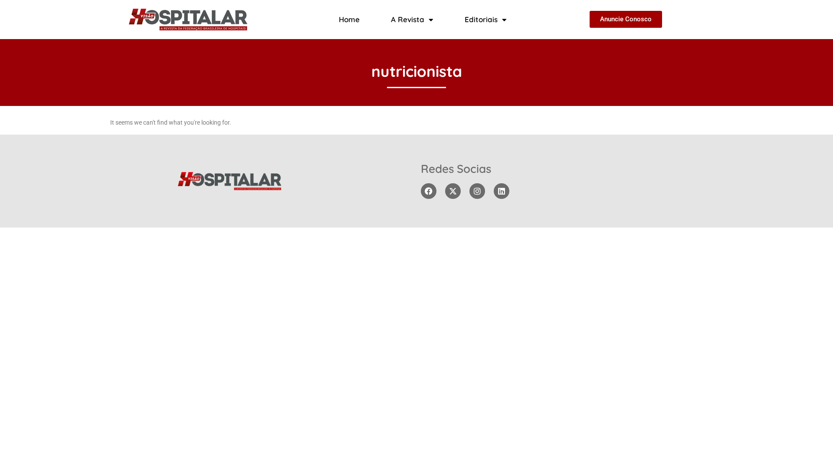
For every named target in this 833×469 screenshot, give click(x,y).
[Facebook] (428, 191)
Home (349, 19)
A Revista (407, 19)
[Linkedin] (501, 191)
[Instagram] (477, 191)
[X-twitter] (453, 191)
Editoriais (481, 19)
